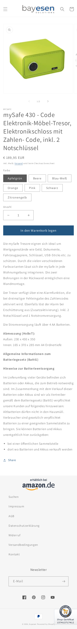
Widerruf (15, 535)
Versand (19, 163)
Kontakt (14, 554)
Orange (13, 188)
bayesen (32, 624)
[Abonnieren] (63, 581)
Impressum (16, 506)
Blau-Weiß (59, 178)
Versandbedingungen (23, 545)
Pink (32, 188)
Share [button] (12, 460)
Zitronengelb (17, 197)
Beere (37, 178)
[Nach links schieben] (29, 101)
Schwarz (52, 188)
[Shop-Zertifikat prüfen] (65, 627)
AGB (11, 516)
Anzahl (7, 207)
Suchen (14, 497)
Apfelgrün (15, 178)
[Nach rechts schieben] (48, 101)
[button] (5, 9)
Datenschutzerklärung (24, 526)
